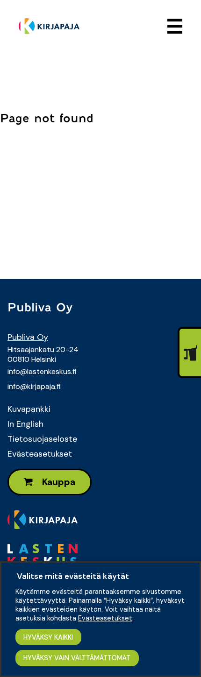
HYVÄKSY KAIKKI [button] (48, 637)
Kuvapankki (28, 409)
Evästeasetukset (39, 453)
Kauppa (57, 482)
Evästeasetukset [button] (105, 618)
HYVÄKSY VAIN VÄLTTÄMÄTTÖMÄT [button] (76, 658)
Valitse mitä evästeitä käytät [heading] (73, 576)
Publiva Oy (27, 337)
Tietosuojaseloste (42, 438)
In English (25, 424)
